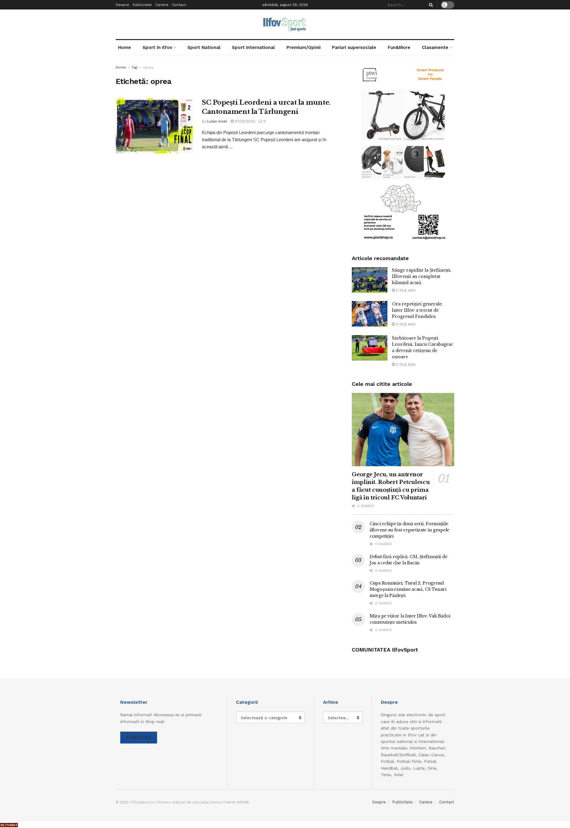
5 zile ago (405, 290)
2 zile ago (405, 364)
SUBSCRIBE (138, 737)
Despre (122, 5)
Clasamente (435, 47)
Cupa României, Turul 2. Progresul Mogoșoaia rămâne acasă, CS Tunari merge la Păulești (408, 589)
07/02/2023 (244, 121)
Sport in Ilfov (157, 47)
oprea (147, 67)
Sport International (253, 47)
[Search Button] (430, 4)
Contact (179, 5)
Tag (134, 67)
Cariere (161, 5)
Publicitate (142, 5)
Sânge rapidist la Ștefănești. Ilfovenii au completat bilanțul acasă (422, 276)
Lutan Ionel (217, 121)
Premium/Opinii (303, 47)
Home (124, 47)
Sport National (204, 47)
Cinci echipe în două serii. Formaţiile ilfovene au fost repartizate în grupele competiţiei (409, 530)
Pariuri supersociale (354, 47)
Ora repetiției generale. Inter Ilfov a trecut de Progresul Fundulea (417, 310)
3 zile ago (405, 324)
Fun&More (399, 47)
